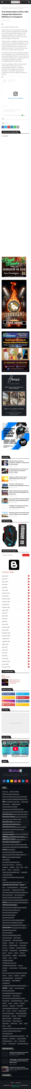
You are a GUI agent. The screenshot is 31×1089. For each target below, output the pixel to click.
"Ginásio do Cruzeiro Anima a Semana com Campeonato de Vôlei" (19, 1068)
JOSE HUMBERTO (6, 980)
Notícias (16, 1003)
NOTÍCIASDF (20, 1006)
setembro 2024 (15, 641)
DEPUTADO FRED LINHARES (8, 915)
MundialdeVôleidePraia (16, 1001)
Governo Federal (13, 968)
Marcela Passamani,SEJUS (8, 990)
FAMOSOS (22, 953)
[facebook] (8, 694)
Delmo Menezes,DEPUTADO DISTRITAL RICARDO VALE (15, 892)
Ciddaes (22, 885)
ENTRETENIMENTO (23, 950)
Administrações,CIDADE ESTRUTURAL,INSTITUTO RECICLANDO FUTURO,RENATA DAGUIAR (13, 840)
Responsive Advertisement (15, 723)
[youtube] (8, 704)
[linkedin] (23, 781)
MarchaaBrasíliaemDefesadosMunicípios (12, 993)
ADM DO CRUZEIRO (14, 791)
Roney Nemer (5, 1023)
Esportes (10, 953)
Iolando (10, 975)
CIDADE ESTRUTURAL (7, 875)
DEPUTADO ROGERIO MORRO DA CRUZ (11, 935)
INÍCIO (12, 1082)
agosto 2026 (15, 576)
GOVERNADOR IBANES (7, 960)
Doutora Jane (23, 945)
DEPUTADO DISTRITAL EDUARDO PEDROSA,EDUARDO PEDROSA (14, 900)
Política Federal (22, 1011)
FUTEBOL (4, 958)
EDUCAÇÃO (5, 950)
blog (17, 867)
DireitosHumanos (24, 943)
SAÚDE (9, 1026)
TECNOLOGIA (22, 1041)
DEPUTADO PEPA (6, 928)
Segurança (4, 1038)
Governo (11, 7)
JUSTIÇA (11, 988)
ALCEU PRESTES (6, 859)
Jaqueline (23, 975)
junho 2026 (15, 581)
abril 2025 (15, 621)
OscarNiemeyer (24, 1008)
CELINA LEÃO (16, 870)
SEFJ (27, 1036)
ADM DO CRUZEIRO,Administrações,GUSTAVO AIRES (14, 797)
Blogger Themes (16, 1085)
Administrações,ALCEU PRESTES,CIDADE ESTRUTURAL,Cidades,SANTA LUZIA (11, 822)
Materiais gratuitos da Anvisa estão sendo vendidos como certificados (19, 513)
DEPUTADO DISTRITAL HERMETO (10, 905)
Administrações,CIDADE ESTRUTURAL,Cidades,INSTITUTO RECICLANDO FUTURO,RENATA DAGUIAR (13, 835)
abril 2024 (15, 655)
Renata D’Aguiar (17, 1018)
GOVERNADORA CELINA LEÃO (9, 965)
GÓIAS (15, 958)
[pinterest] (22, 697)
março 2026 (15, 590)
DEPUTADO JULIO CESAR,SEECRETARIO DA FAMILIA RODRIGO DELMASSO (14, 925)
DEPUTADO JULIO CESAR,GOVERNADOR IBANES (13, 920)
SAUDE (25, 1023)
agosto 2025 (15, 610)
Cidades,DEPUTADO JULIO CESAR (10, 885)
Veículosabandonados (22, 1043)
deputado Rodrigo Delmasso (9, 930)
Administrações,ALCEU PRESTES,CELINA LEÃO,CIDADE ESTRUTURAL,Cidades (14, 812)
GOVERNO (4, 968)
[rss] (8, 697)
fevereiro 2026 (15, 593)
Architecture (19, 865)
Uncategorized (11, 1043)
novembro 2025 (15, 601)
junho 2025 (15, 616)
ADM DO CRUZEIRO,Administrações (10, 794)
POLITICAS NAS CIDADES (8, 1013)
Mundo (26, 1001)
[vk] (22, 701)
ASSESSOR (12, 867)
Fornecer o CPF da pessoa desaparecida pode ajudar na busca (19, 484)
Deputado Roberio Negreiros (19, 928)
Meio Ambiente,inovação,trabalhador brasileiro (13, 998)
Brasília (9, 870)
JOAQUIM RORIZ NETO (7, 978)
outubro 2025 (15, 604)
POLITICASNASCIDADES (21, 1013)
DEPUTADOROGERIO (18, 940)
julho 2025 (15, 613)
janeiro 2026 (15, 596)
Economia (4, 948)
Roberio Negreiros (17, 1021)
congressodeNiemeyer (12, 887)
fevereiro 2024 (15, 661)
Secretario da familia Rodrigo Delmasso (11, 1031)
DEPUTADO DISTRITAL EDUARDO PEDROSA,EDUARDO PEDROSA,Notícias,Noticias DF (14, 903)
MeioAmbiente (5, 1001)
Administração (24, 802)
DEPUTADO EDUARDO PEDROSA (10, 912)
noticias (10, 1003)
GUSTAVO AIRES (23, 968)
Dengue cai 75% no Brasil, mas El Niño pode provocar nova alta (18, 477)
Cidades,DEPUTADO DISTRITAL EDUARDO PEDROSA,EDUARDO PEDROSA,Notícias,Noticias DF (14, 883)
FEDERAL (15, 955)
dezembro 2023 (15, 667)
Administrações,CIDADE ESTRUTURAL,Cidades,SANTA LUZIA (14, 837)
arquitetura (5, 867)
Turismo (4, 1043)
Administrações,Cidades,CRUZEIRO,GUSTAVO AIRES (14, 844)
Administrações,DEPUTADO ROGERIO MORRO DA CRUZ (14, 855)
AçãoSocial (5, 791)
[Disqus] (15, 194)
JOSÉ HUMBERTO (16, 980)
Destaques (11, 943)
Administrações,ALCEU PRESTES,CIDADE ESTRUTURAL (14, 817)
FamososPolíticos (6, 955)
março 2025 (15, 624)
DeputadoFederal (6, 940)
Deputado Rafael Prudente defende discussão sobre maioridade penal (19, 499)
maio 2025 (15, 618)
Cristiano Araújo (23, 887)
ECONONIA (11, 948)
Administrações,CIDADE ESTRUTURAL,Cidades (13, 829)
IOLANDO (16, 975)
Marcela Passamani (19, 988)
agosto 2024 (15, 644)
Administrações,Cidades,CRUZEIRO (10, 842)
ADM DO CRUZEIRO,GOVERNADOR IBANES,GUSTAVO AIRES (14, 799)
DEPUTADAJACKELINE (19, 895)
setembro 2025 (15, 607)
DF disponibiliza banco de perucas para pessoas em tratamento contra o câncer (18, 470)
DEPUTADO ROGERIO (7, 933)
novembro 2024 (15, 635)
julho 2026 (15, 579)
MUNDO (4, 1003)
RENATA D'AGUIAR (6, 1018)
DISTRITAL (4, 945)
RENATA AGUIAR (22, 1016)
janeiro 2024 (15, 664)
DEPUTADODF (17, 938)
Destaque (4, 943)
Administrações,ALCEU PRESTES (9, 807)
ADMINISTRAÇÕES (16, 804)
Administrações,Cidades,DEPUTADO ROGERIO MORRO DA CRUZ (15, 847)
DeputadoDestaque (7, 938)
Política (8, 1011)
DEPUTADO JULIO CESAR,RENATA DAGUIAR (12, 922)
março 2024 (15, 658)
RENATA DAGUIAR (6, 1021)
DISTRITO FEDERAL (13, 945)
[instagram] (8, 701)
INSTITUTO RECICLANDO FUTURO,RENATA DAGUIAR (14, 973)
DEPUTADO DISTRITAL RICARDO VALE (11, 910)
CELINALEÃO (24, 872)
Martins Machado (6, 996)
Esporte (4, 953)
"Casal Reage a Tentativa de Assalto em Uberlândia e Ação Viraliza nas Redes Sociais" (19, 1061)
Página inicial (5, 7)
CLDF (3, 887)
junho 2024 (15, 650)
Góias (10, 958)
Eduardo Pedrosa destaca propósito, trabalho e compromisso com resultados (19, 462)
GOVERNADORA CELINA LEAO (9, 963)
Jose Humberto (18, 978)
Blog (22, 867)
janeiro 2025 (15, 630)
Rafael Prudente (6, 1016)
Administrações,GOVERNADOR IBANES (11, 857)
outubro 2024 (15, 638)
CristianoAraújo (6, 890)
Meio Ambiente (16, 996)
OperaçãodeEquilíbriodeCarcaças (10, 1008)
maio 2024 (15, 653)
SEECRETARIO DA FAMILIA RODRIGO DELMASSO (13, 1036)
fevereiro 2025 (15, 627)
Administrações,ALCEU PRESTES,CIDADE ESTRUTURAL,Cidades (11, 820)
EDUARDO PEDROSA (21, 948)
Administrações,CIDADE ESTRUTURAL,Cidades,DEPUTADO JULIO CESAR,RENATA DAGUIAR (15, 832)
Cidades (4, 880)
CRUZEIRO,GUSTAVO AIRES (18, 890)
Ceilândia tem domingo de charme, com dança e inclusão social (19, 506)
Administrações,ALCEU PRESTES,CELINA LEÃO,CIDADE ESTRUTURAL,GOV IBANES (14, 815)
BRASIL (4, 870)
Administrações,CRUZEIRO (8, 849)
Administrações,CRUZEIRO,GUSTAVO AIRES (12, 852)
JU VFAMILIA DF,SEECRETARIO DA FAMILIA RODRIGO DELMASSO (14, 986)
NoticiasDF (12, 1006)
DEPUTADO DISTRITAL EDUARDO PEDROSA (12, 897)
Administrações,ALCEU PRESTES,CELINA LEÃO (12, 809)
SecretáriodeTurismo (7, 1033)
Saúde (3, 1026)
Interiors (4, 975)
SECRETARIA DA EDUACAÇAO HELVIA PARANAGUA (14, 1028)
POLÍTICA (14, 1011)
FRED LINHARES (22, 955)
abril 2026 (15, 587)
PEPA (3, 1011)
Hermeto (4, 970)
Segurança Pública (21, 1038)
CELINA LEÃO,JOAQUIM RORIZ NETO (10, 872)
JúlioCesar (4, 988)
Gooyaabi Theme (15, 1086)
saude (20, 1023)
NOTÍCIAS (22, 1003)
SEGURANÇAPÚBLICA (7, 1041)
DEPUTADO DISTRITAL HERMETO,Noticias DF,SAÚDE (14, 907)
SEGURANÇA (12, 1038)
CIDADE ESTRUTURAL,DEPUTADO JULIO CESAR (13, 877)
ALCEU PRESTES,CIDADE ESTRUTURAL (11, 862)
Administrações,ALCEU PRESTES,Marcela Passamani (14, 827)
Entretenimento (13, 950)
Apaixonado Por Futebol (8, 865)
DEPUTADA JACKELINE (7, 895)
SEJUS (15, 1041)
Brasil (26, 867)
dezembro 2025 (15, 598)
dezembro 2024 (15, 633)
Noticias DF (5, 1006)
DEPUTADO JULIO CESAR (8, 917)
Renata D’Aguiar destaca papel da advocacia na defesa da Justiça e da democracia (19, 492)
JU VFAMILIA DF (5, 983)
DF (16, 943)
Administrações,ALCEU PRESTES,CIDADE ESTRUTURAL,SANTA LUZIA (11, 825)
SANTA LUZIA (14, 1023)
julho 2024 (15, 647)
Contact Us (18, 1082)
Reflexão (14, 1016)
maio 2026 (15, 584)
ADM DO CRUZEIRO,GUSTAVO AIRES (10, 802)
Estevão (16, 953)
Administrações (6, 804)
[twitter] (22, 694)
